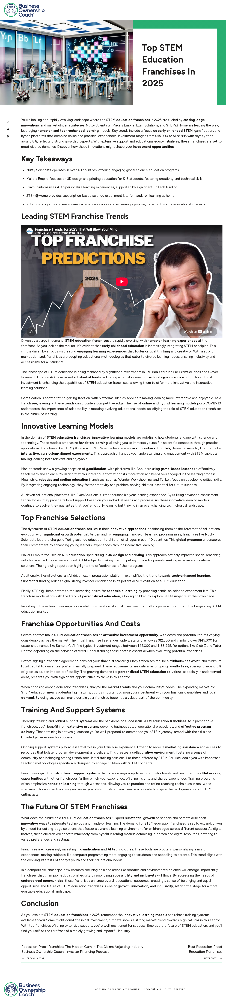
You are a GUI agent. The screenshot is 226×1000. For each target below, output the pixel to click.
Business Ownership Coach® (136, 989)
